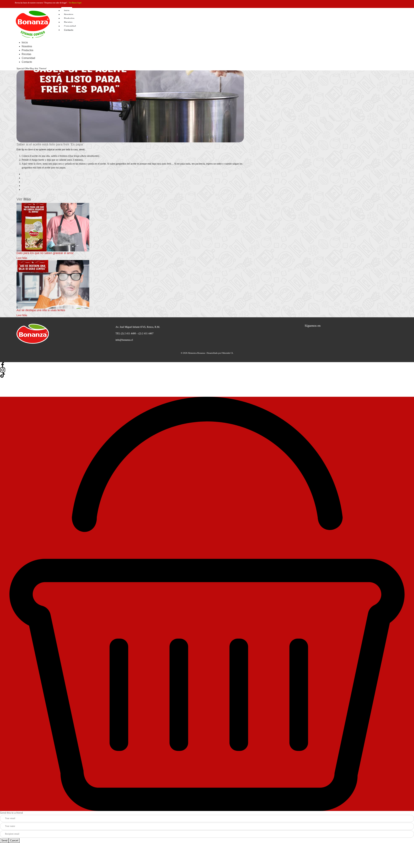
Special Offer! (23, 68)
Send (4, 840)
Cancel (14, 840)
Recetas (68, 22)
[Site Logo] (33, 24)
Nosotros (68, 14)
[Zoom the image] (62, 334)
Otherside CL (227, 353)
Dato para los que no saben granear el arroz (45, 253)
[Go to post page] (52, 227)
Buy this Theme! (38, 68)
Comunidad (70, 26)
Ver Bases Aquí (75, 3)
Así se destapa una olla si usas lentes (40, 310)
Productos (69, 18)
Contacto (68, 30)
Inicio (66, 10)
